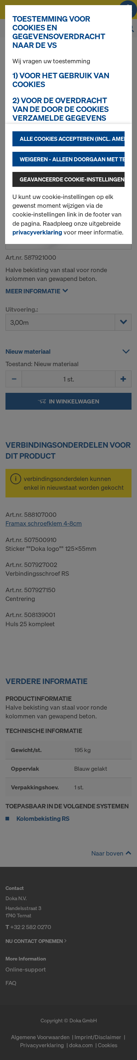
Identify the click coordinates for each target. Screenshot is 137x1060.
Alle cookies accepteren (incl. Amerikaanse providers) (72, 138)
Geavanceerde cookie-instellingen (72, 179)
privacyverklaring (37, 232)
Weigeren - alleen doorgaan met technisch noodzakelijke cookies (72, 159)
